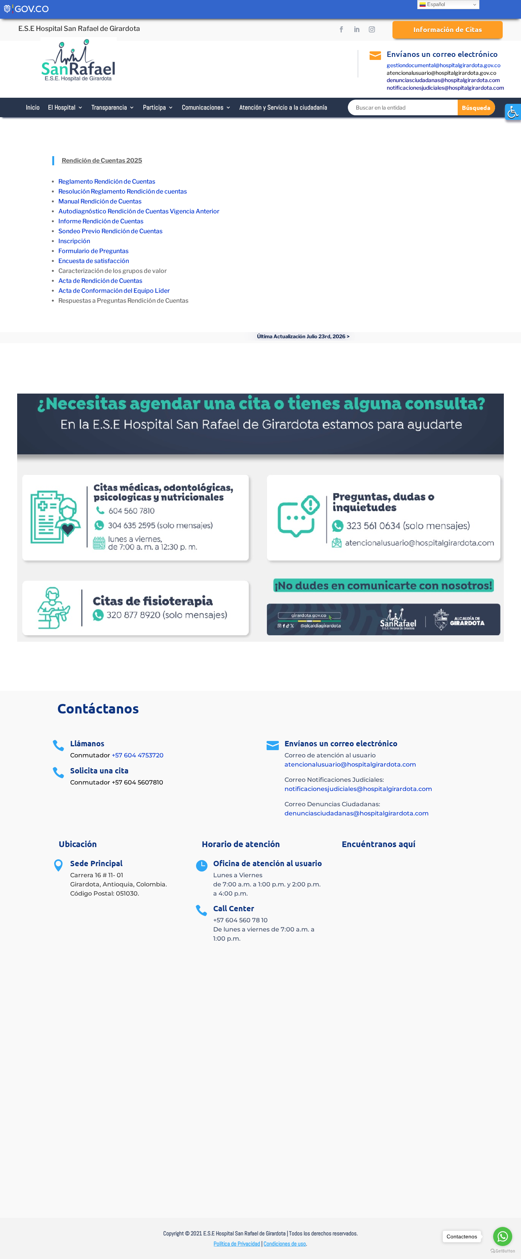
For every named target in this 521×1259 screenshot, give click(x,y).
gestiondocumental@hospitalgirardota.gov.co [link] (443, 65)
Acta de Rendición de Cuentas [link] (100, 280)
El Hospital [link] (62, 107)
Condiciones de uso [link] (285, 1243)
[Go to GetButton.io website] (502, 1251)
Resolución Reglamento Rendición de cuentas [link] (122, 191)
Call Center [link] (233, 908)
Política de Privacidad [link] (237, 1243)
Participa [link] (154, 107)
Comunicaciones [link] (203, 107)
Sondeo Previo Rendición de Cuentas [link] (110, 231)
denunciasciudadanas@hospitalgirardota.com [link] (443, 80)
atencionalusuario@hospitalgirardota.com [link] (350, 764)
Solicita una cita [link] (99, 770)
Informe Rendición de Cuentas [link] (100, 221)
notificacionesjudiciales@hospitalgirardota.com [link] (445, 87)
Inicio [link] (33, 107)
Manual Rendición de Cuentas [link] (100, 201)
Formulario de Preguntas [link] (93, 251)
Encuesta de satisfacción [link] (94, 261)
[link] (513, 112)
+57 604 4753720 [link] (138, 755)
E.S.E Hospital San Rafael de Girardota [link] (79, 28)
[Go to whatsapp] (502, 1236)
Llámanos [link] (87, 743)
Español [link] (435, 4)
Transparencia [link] (109, 107)
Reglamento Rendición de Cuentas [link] (106, 181)
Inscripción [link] (74, 241)
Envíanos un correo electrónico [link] (442, 54)
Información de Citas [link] (447, 29)
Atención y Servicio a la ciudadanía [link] (283, 107)
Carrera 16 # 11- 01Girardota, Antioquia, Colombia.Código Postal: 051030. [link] (118, 884)
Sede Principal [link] (96, 863)
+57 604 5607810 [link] (137, 782)
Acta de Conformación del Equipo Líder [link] (114, 290)
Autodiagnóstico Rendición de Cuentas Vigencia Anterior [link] (138, 211)
